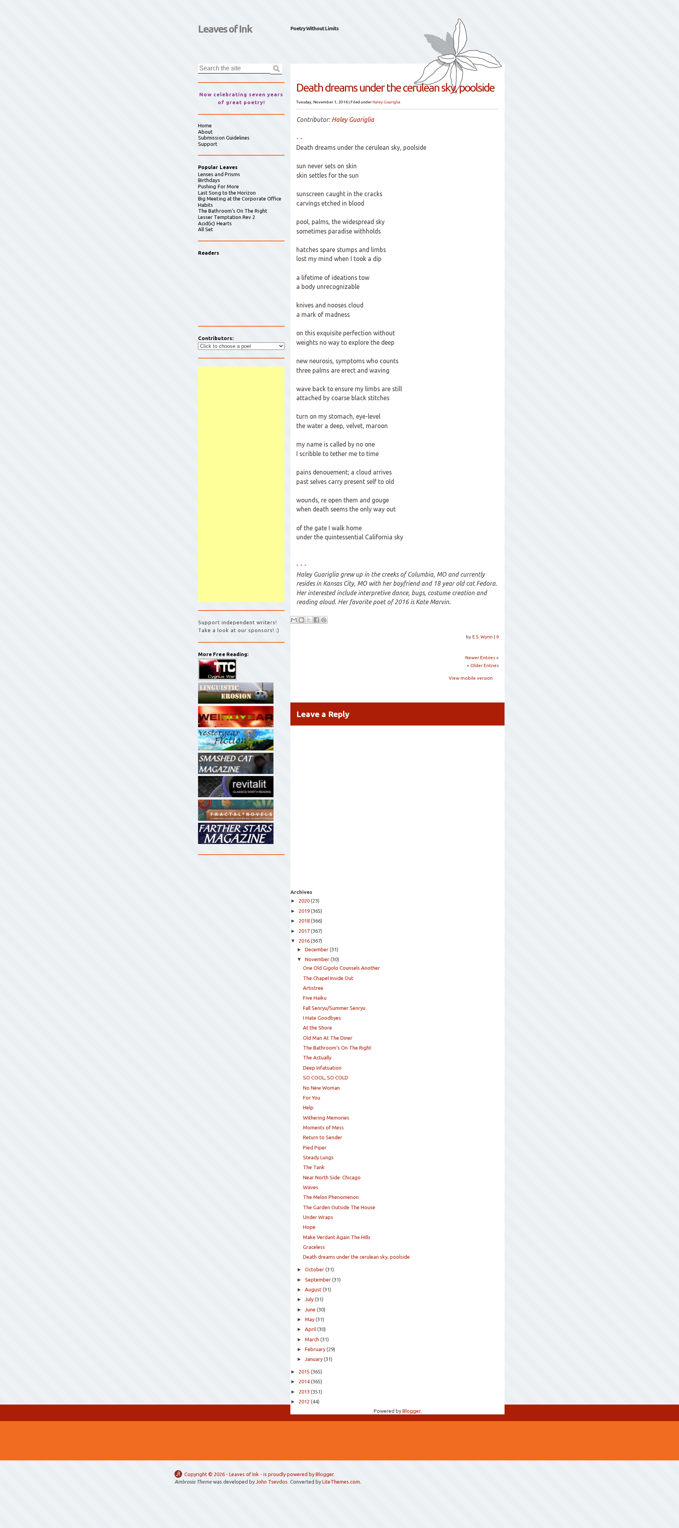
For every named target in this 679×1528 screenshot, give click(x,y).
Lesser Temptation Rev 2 (226, 217)
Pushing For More (218, 186)
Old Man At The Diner (327, 1038)
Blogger (411, 1411)
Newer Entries (480, 657)
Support (207, 144)
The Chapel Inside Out (328, 978)
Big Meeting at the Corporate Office (239, 198)
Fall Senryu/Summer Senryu (334, 1008)
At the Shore (317, 1027)
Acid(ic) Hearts (215, 223)
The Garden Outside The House (339, 1207)
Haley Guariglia (386, 102)
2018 (304, 920)
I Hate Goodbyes (322, 1018)
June (310, 1309)
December (316, 949)
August (313, 1289)
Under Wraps (318, 1217)
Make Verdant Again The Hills (337, 1237)
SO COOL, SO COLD (325, 1077)
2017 (304, 931)
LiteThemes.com (341, 1481)
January (314, 1359)
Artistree (313, 988)
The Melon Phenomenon (331, 1197)
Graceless (314, 1247)
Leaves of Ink (225, 29)
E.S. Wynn (483, 636)
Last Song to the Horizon (227, 192)
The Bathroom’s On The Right (337, 1047)
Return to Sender (322, 1137)
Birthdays (209, 180)
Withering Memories (326, 1117)
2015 (304, 1371)
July (309, 1299)
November (317, 959)
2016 (304, 940)
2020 (304, 900)
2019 (304, 911)
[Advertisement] (241, 484)
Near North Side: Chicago (332, 1177)
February (315, 1349)
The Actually (317, 1057)
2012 (304, 1401)
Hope (309, 1227)
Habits (205, 205)
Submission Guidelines (224, 137)
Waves (310, 1187)
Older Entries (484, 665)
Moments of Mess (323, 1127)
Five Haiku (315, 997)
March (312, 1339)
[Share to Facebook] (316, 620)
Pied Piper (315, 1147)
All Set (205, 229)
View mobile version (471, 677)
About (205, 131)
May (309, 1319)
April (310, 1329)
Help (308, 1107)
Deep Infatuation (322, 1067)
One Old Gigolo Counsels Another (341, 968)
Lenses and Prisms (219, 174)
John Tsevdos (272, 1481)
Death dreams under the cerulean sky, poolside (356, 1257)
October (314, 1269)
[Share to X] (309, 620)
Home (205, 125)
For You (311, 1097)
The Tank (314, 1167)
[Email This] (294, 620)
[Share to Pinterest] (324, 620)
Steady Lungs (318, 1157)
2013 (304, 1391)
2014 (304, 1381)
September (318, 1279)
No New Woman (321, 1087)
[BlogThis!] (301, 620)
